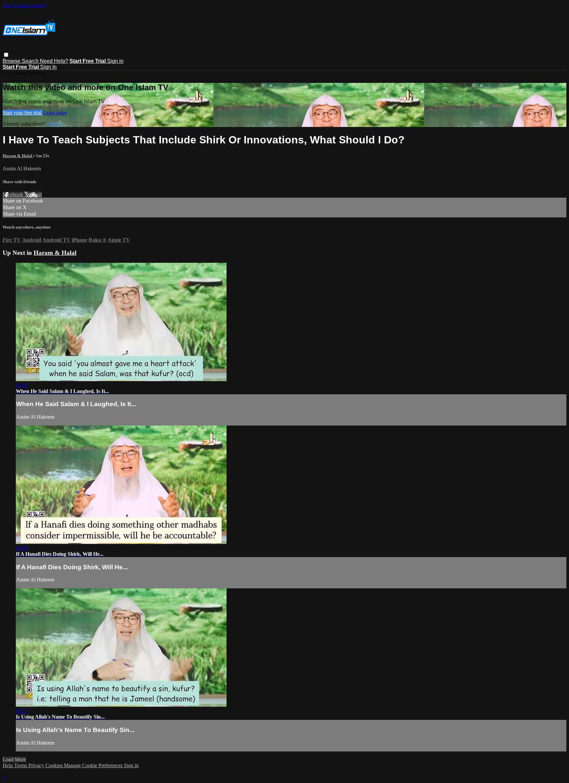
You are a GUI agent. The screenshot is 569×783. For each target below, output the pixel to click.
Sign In (48, 67)
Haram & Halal (18, 155)
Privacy (36, 765)
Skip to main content (24, 5)
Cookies (54, 765)
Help (8, 765)
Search (31, 61)
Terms (21, 765)
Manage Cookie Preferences (94, 765)
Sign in (115, 61)
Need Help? (54, 61)
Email (36, 194)
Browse (12, 61)
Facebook (13, 194)
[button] (6, 55)
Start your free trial (23, 112)
